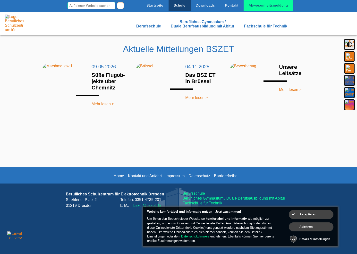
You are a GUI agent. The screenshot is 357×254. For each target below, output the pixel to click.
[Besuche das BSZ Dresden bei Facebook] (349, 80)
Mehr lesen (101, 104)
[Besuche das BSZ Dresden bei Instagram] (349, 104)
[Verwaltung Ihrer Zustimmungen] (14, 238)
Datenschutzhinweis (195, 236)
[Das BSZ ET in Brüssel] (157, 85)
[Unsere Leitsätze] (251, 85)
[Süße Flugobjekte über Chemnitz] (63, 85)
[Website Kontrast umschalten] (349, 44)
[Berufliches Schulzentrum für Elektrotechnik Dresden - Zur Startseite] (14, 30)
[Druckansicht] (349, 68)
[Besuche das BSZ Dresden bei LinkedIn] (349, 92)
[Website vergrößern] (349, 56)
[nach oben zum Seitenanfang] (342, 237)
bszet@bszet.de (147, 205)
